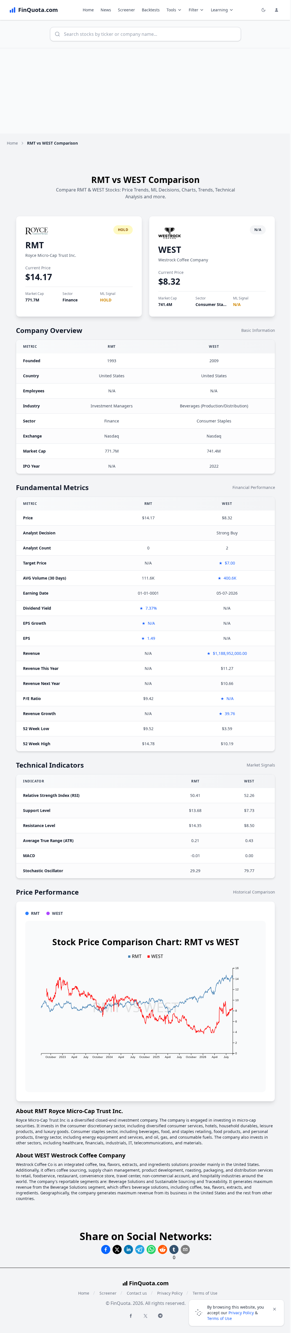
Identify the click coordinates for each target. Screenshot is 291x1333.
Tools (171, 10)
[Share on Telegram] (139, 1249)
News (106, 10)
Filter (193, 10)
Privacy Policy (169, 1293)
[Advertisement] (145, 91)
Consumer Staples (213, 304)
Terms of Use (219, 1318)
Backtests (151, 10)
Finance (70, 300)
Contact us (137, 1293)
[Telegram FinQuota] (160, 1315)
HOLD (105, 300)
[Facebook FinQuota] (130, 1315)
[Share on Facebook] (105, 1249)
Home (88, 10)
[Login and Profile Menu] (276, 10)
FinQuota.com (149, 1283)
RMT (34, 245)
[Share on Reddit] (162, 1249)
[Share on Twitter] (117, 1249)
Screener (126, 10)
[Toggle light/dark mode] (263, 10)
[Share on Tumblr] (173, 1249)
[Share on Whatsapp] (151, 1249)
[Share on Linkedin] (128, 1249)
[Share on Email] (185, 1249)
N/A (237, 304)
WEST (169, 249)
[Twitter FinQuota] (145, 1316)
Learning (219, 10)
